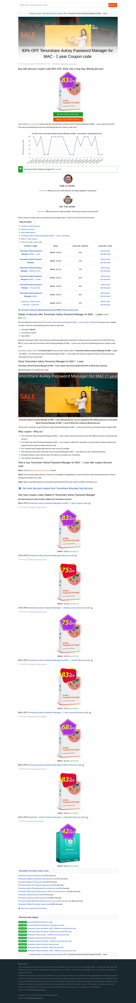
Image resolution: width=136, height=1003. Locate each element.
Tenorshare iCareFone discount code (31, 875)
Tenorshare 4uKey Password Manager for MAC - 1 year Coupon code (58, 503)
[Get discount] (105, 254)
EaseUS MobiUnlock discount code (39, 922)
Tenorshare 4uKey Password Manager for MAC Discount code (54, 765)
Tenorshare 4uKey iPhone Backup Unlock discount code (38, 888)
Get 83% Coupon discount (30, 226)
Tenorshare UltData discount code (30, 895)
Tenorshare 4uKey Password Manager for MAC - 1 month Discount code (59, 660)
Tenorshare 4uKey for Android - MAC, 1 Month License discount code (51, 950)
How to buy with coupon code (31, 242)
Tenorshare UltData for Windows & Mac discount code (37, 879)
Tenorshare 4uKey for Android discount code (43, 944)
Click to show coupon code (69, 114)
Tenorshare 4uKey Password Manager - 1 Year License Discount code (58, 712)
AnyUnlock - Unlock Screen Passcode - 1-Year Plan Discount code (56, 817)
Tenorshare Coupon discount (37, 507)
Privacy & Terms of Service (37, 990)
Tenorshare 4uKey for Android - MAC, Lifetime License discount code (51, 928)
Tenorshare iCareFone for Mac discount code (34, 898)
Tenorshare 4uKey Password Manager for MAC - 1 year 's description (45, 236)
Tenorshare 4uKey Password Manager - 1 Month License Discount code (59, 608)
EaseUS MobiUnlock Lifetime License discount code (45, 925)
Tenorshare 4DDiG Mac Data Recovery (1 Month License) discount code (43, 891)
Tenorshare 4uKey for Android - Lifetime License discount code (49, 931)
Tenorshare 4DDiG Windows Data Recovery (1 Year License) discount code (45, 901)
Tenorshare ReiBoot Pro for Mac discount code (34, 904)
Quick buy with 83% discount (69, 119)
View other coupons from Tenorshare (33, 908)
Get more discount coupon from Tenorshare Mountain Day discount (57, 488)
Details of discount (27, 229)
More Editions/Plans (28, 232)
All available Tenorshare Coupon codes (34, 871)
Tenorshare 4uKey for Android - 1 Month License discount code (49, 941)
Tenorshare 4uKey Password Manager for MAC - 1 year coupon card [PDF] (70, 322)
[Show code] (105, 251)
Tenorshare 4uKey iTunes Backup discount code (35, 885)
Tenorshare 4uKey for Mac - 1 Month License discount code (48, 935)
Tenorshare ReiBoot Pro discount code (31, 882)
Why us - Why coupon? (29, 239)
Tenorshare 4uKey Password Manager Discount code (51, 555)
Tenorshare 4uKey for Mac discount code (41, 938)
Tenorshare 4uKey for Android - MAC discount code (45, 947)
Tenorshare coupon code (69, 64)
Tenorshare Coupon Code (27, 351)
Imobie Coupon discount (36, 821)
